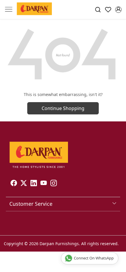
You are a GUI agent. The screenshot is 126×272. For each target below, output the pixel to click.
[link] (98, 9)
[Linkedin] (33, 184)
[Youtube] (43, 184)
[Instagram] (53, 184)
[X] (23, 184)
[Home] (34, 9)
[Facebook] (13, 184)
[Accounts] (118, 9)
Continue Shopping (63, 108)
